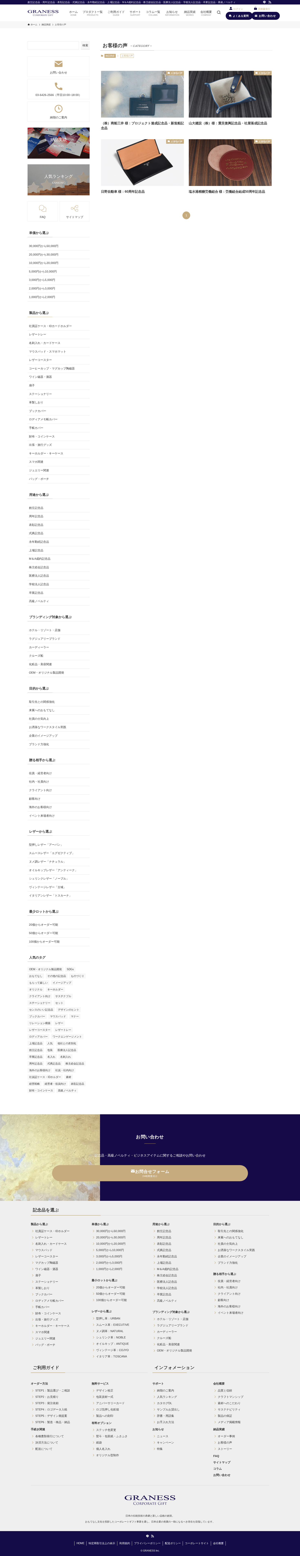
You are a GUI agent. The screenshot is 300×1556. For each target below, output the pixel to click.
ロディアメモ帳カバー (43, 419)
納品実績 (110, 55)
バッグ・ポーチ (39, 478)
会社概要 (218, 1543)
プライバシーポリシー (147, 1543)
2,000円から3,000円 (42, 288)
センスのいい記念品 (41, 1009)
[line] (264, 2)
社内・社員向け (39, 781)
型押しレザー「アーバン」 (46, 844)
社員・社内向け (64, 1070)
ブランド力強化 (39, 744)
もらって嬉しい (38, 982)
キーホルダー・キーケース (46, 453)
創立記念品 (36, 507)
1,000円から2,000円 (42, 297)
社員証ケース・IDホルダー (45, 1077)
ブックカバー (37, 411)
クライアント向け (40, 790)
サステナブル (63, 996)
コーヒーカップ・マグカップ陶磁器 (52, 368)
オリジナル (35, 989)
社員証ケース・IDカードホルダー (50, 326)
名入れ (51, 1056)
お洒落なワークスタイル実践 (47, 727)
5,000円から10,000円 (43, 271)
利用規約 (124, 1543)
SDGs (70, 969)
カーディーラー (39, 647)
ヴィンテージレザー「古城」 (47, 887)
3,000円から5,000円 (42, 279)
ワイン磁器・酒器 (40, 376)
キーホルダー (55, 989)
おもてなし (35, 976)
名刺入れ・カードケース (44, 343)
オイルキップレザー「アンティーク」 (53, 870)
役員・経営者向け (40, 773)
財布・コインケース (42, 436)
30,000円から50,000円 (43, 246)
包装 (50, 1050)
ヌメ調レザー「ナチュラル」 (47, 861)
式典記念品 (36, 533)
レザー (59, 1023)
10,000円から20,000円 (43, 263)
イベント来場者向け (42, 815)
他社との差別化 (67, 1043)
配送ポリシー (173, 1543)
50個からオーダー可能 (43, 933)
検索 (85, 45)
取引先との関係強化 (42, 701)
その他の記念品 (56, 976)
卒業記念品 (36, 592)
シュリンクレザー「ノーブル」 (49, 878)
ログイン (238, 9)
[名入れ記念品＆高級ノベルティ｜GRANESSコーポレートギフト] (43, 13)
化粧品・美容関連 (40, 664)
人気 (50, 1043)
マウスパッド (58, 1016)
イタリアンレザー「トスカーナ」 (50, 895)
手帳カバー (36, 427)
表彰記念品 (36, 524)
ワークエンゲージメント (67, 1036)
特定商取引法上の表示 (102, 1543)
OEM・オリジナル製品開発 (46, 672)
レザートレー (37, 334)
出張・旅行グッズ (40, 444)
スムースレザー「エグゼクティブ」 (52, 853)
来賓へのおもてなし (42, 710)
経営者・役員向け (55, 1083)
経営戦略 (34, 1083)
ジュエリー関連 (39, 470)
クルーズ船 (36, 655)
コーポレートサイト (197, 1543)
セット (59, 1002)
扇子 (32, 385)
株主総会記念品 (39, 567)
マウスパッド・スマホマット (47, 351)
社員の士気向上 (39, 718)
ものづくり (77, 976)
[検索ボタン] (218, 12)
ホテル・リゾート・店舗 (44, 630)
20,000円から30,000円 (43, 254)
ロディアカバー (38, 1036)
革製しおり (36, 402)
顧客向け (34, 798)
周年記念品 (36, 516)
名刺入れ (65, 1056)
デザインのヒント (68, 1009)
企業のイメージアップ (43, 735)
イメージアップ (62, 982)
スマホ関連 (36, 461)
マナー (75, 1016)
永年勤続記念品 (39, 541)
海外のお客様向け (40, 807)
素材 (68, 1077)
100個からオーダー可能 (44, 941)
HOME (80, 1543)
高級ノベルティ (39, 601)
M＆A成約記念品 (39, 558)
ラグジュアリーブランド (44, 638)
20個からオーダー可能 (43, 924)
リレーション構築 (39, 1023)
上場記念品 (36, 550)
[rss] (269, 2)
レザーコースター (40, 359)
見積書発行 (264, 9)
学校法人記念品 (39, 584)
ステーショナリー (40, 394)
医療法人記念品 (39, 575)
